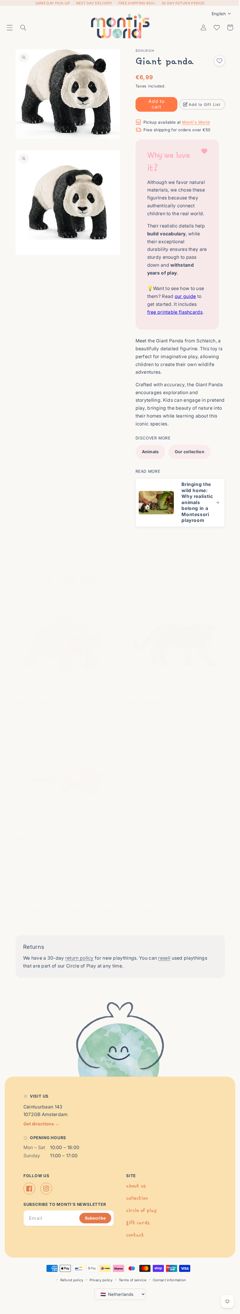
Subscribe (93, 1219)
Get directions (41, 1125)
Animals (148, 451)
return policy (79, 960)
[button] (10, 27)
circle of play (139, 1212)
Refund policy (69, 1281)
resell (164, 960)
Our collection (187, 451)
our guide (183, 296)
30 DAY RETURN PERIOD (183, 3)
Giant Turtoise (35, 706)
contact (133, 1237)
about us (134, 1187)
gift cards (136, 1224)
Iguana (25, 840)
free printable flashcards (172, 312)
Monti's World (194, 122)
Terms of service (130, 1281)
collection (135, 1200)
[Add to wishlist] (215, 61)
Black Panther (142, 706)
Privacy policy (98, 1281)
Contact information (167, 1281)
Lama (131, 840)
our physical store (79, 919)
